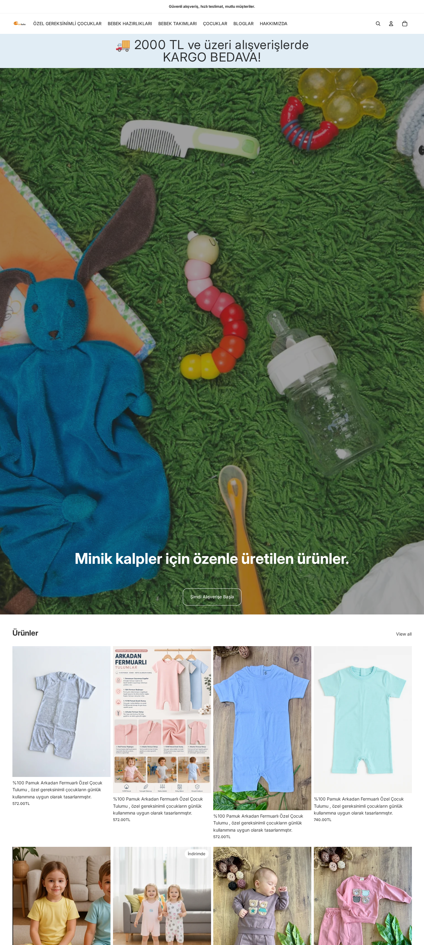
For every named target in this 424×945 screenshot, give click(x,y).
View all (404, 634)
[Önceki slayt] (122, 720)
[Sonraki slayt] (201, 720)
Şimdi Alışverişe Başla (212, 596)
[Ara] (378, 23)
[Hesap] (391, 23)
